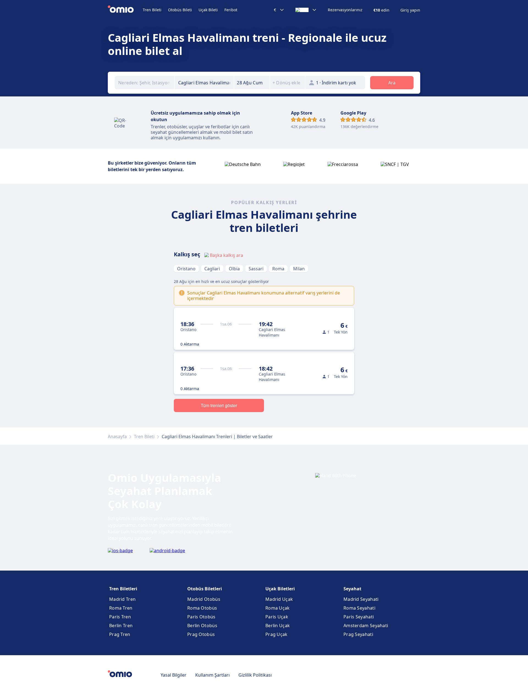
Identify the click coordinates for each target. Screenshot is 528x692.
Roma (278, 269)
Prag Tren (119, 634)
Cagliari (212, 269)
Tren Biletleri (123, 589)
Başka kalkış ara (226, 255)
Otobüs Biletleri (204, 589)
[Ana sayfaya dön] (125, 9)
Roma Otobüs (202, 608)
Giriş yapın (410, 10)
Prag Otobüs (201, 634)
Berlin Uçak (277, 625)
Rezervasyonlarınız (345, 10)
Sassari (256, 269)
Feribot (230, 9)
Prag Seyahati (358, 634)
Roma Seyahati (359, 608)
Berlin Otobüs (202, 625)
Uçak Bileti (208, 9)
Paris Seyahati (358, 617)
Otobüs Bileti (180, 9)
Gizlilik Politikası (255, 675)
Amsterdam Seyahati (365, 625)
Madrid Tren (122, 599)
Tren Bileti (152, 9)
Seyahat (352, 589)
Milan (299, 269)
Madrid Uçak (279, 599)
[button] (252, 82)
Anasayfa (117, 436)
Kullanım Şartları (212, 675)
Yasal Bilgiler (173, 675)
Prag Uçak (276, 634)
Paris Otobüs (201, 617)
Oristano (186, 269)
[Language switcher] (306, 10)
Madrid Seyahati (361, 599)
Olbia (234, 269)
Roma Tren (121, 608)
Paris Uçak (276, 617)
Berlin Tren (121, 625)
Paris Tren (120, 617)
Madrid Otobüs (203, 599)
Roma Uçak (277, 608)
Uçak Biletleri (280, 589)
